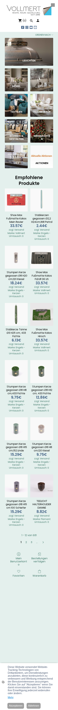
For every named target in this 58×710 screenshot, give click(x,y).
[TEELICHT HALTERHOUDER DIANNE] (41, 485)
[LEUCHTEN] (29, 47)
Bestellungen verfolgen (39, 560)
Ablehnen (33, 705)
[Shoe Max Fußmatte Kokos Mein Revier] (16, 199)
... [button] (37, 542)
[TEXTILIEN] (16, 101)
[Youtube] (31, 27)
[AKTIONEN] (41, 152)
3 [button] (31, 542)
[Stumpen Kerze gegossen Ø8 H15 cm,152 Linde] (16, 428)
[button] (31, 21)
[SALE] (16, 152)
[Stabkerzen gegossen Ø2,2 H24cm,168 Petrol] (41, 199)
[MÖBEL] (16, 75)
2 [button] (26, 542)
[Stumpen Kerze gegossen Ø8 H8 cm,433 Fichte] (16, 371)
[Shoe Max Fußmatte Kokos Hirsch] (41, 314)
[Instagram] (26, 27)
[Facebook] (22, 27)
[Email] (35, 27)
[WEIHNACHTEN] (41, 126)
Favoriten (18, 575)
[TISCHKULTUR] (41, 101)
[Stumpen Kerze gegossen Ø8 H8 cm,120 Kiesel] (41, 428)
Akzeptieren (16, 705)
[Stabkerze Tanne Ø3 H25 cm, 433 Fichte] (16, 314)
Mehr (11, 697)
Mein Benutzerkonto (18, 561)
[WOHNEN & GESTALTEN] (16, 126)
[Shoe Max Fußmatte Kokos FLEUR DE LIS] (41, 257)
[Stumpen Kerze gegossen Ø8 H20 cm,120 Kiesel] (16, 257)
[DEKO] (41, 75)
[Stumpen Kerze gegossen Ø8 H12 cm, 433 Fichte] (41, 371)
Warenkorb (39, 575)
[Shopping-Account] (38, 21)
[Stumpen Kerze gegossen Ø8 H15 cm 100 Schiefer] (16, 485)
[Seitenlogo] (29, 10)
